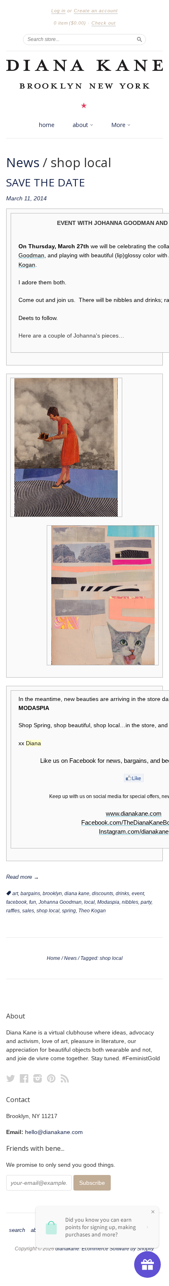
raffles (13, 911)
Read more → (22, 877)
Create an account (96, 10)
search (17, 1230)
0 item (70, 22)
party (146, 902)
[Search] (139, 39)
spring (69, 911)
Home (53, 958)
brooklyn (52, 893)
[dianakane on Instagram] (37, 1078)
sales (28, 911)
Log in (58, 10)
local (89, 902)
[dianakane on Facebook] (24, 1078)
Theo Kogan (92, 911)
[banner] (84, 83)
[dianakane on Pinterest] (51, 1078)
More (119, 125)
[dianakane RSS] (64, 1078)
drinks (122, 893)
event (138, 893)
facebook (16, 902)
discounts (102, 893)
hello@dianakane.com (54, 1132)
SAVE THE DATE (45, 182)
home (47, 125)
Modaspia (108, 902)
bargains (30, 893)
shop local (48, 911)
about (81, 125)
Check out (103, 22)
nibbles (130, 902)
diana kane (76, 893)
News (22, 162)
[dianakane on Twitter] (10, 1078)
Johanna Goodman (60, 902)
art (15, 893)
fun (32, 902)
